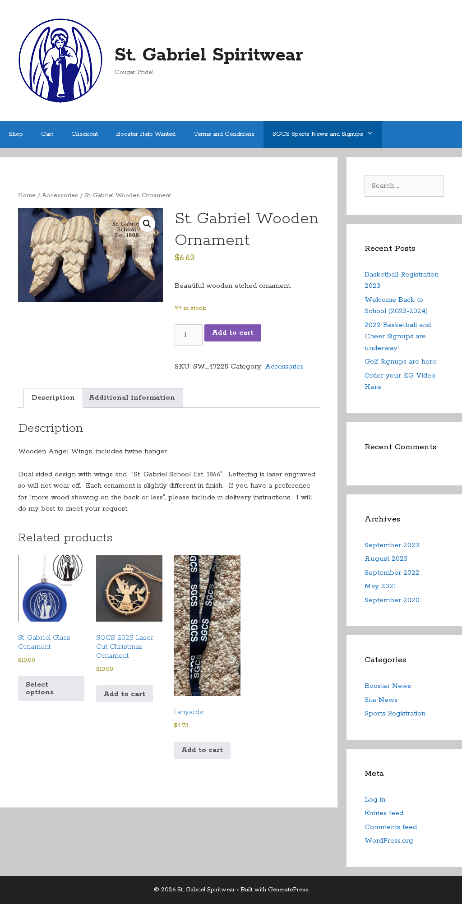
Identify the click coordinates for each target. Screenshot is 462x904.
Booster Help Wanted (146, 134)
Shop (16, 134)
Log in (375, 799)
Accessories (60, 195)
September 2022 (392, 572)
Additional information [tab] (132, 397)
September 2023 (392, 545)
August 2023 (386, 558)
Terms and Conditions (224, 134)
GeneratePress (288, 890)
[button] (147, 224)
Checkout (84, 134)
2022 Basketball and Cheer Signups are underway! (398, 336)
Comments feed (391, 827)
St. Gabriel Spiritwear (209, 55)
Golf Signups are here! (401, 361)
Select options (40, 688)
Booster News (388, 686)
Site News (381, 700)
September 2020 (392, 600)
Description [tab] (53, 397)
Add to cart (233, 332)
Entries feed (384, 813)
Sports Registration (395, 713)
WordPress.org (389, 840)
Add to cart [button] (124, 694)
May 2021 (380, 586)
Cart (47, 134)
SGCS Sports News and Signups (318, 134)
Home (27, 195)
